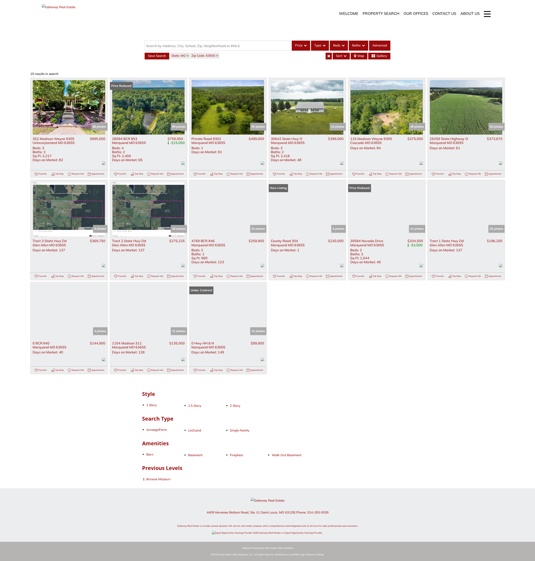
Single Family (239, 430)
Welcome (348, 13)
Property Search (381, 13)
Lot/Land (194, 430)
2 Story (235, 406)
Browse (158, 479)
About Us (470, 13)
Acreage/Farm (156, 430)
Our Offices (416, 13)
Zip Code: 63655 (203, 56)
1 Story (151, 405)
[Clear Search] (329, 56)
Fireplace (236, 455)
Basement (195, 455)
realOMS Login (297, 554)
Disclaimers (281, 554)
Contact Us (444, 13)
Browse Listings (315, 554)
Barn (149, 454)
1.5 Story (194, 406)
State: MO (178, 56)
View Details (69, 107)
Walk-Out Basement (286, 455)
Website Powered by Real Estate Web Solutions (267, 548)
